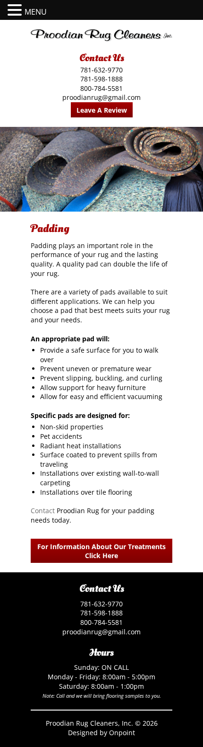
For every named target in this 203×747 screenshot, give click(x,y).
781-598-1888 (101, 78)
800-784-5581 (101, 88)
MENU (36, 12)
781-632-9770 (101, 69)
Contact (43, 510)
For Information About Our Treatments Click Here (101, 551)
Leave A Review (101, 110)
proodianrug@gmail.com (101, 97)
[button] (16, 10)
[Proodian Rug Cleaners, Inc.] (101, 35)
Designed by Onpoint (101, 732)
